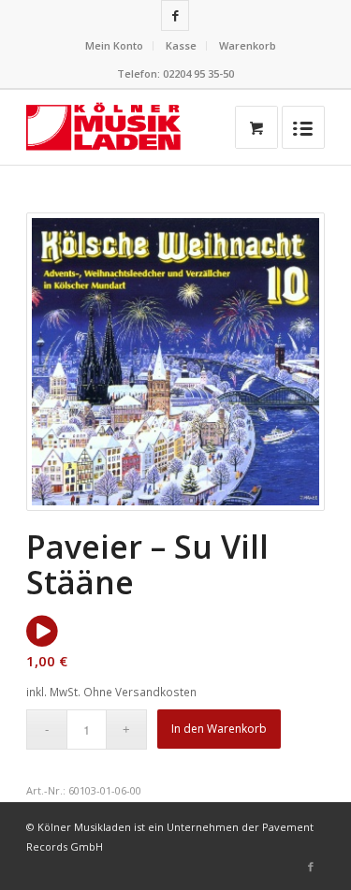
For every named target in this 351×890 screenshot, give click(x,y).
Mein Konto (114, 45)
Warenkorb (247, 45)
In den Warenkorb (219, 729)
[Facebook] (175, 15)
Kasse (181, 45)
